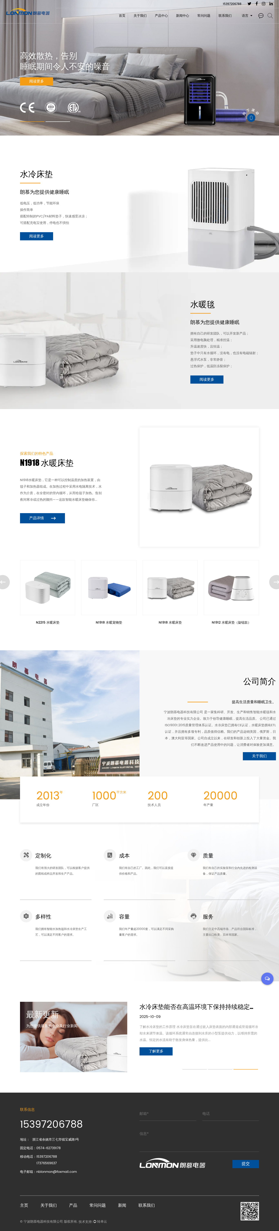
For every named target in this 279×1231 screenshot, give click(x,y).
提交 (246, 1164)
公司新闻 (181, 22)
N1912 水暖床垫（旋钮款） (170, 622)
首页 (122, 15)
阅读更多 (36, 236)
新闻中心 (182, 15)
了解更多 (36, 82)
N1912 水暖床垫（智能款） (231, 622)
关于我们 (140, 15)
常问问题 (203, 15)
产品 (73, 1205)
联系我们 (225, 15)
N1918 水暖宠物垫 (48, 622)
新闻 (122, 1205)
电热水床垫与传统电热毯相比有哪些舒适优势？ (204, 1006)
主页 (24, 1205)
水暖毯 (159, 22)
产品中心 (161, 15)
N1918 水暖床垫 (109, 622)
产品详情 (37, 518)
